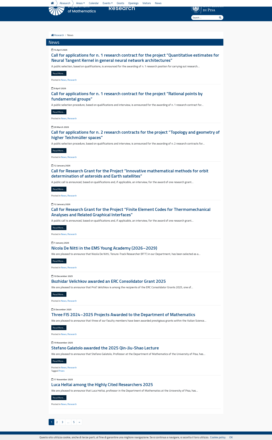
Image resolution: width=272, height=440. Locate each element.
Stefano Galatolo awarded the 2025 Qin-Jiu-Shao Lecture (105, 347)
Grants (120, 3)
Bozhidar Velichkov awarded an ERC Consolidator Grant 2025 (108, 281)
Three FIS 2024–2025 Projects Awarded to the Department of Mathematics (123, 314)
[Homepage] (52, 3)
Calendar (94, 3)
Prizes (62, 371)
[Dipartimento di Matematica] (72, 7)
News (158, 3)
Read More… (59, 73)
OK (231, 437)
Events (106, 3)
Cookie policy (218, 437)
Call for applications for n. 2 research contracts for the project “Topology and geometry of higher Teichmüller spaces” (135, 135)
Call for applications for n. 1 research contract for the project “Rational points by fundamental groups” (127, 96)
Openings (133, 3)
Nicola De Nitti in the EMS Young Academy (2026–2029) (104, 248)
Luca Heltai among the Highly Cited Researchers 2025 (102, 384)
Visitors (146, 3)
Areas (79, 3)
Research (121, 8)
